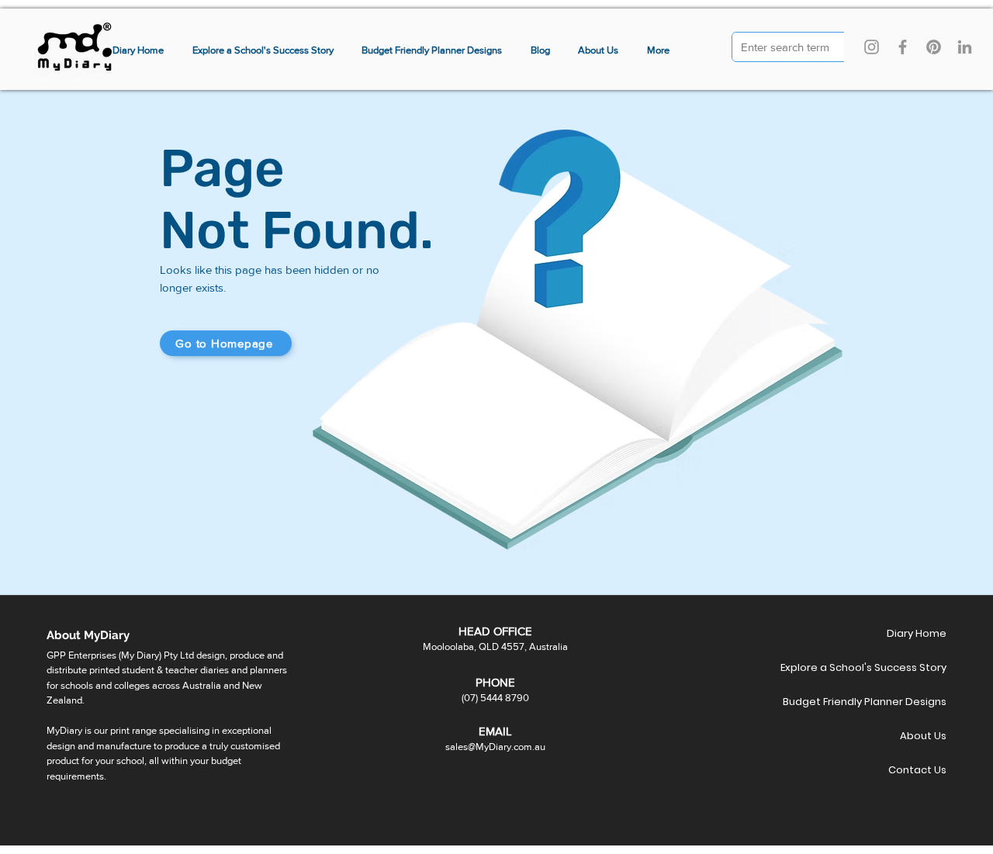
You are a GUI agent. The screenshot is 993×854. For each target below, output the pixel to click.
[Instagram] (871, 47)
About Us (923, 735)
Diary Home (916, 633)
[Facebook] (902, 47)
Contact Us (917, 769)
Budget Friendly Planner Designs (891, 701)
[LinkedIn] (964, 47)
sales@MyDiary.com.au (495, 746)
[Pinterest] (933, 47)
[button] (658, 50)
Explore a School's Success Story (891, 667)
